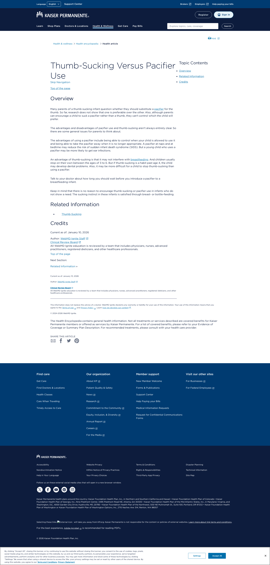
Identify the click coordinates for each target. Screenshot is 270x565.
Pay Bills (137, 26)
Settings (197, 556)
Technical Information (196, 470)
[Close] (265, 556)
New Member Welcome (149, 381)
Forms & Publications (148, 387)
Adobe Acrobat (71, 528)
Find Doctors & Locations (51, 387)
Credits (183, 81)
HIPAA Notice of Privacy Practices (103, 470)
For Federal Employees (199, 387)
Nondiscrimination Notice (49, 470)
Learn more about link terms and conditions (210, 522)
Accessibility (43, 465)
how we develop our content (116, 308)
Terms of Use (68, 308)
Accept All (217, 556)
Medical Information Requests (152, 408)
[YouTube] (55, 489)
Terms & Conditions (145, 465)
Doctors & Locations (76, 26)
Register (203, 14)
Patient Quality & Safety (99, 387)
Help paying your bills (222, 4)
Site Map (190, 475)
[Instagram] (72, 489)
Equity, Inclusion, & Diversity (102, 414)
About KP (91, 381)
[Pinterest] (64, 489)
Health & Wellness (103, 26)
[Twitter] (39, 489)
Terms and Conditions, (47, 562)
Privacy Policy (87, 308)
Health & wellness (62, 43)
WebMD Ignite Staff (66, 282)
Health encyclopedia (87, 43)
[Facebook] (47, 489)
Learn (40, 26)
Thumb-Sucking (71, 214)
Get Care (123, 26)
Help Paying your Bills (148, 401)
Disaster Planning (194, 465)
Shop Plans (54, 26)
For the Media (94, 435)
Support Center (73, 4)
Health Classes (44, 394)
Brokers (184, 4)
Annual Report (94, 421)
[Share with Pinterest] (77, 341)
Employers (200, 4)
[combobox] (192, 26)
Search (227, 26)
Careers (90, 428)
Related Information (62, 266)
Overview (185, 70)
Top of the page (60, 253)
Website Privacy (94, 465)
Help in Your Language (48, 475)
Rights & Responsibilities (148, 470)
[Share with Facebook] (61, 341)
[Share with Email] (53, 341)
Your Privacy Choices (96, 475)
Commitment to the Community (103, 408)
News (89, 394)
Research (91, 401)
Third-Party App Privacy (148, 475)
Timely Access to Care (49, 408)
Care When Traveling (48, 401)
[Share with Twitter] (69, 341)
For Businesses (194, 381)
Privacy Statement (66, 562)
